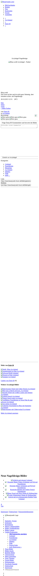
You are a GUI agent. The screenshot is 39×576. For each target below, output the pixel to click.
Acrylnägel (8, 20)
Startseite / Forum (11, 521)
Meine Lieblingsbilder (12, 526)
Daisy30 (8, 24)
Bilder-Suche (9, 551)
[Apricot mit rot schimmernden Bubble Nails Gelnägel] (21, 499)
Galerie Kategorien (11, 532)
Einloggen (8, 523)
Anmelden (8, 15)
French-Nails (13, 545)
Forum (7, 13)
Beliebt (7, 7)
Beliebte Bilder (10, 553)
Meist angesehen (10, 556)
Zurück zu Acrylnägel (9, 157)
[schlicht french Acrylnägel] (10, 396)
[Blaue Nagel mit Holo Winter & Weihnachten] (21, 493)
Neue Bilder (9, 549)
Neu (6, 9)
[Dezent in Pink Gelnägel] (10, 375)
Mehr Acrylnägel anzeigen (9, 413)
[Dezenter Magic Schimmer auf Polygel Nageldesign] (21, 488)
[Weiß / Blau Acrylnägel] (9, 369)
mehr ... (7, 175)
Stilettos (7, 172)
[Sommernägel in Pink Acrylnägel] (12, 371)
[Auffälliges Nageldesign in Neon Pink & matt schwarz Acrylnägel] (19, 402)
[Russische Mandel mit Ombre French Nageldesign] (21, 491)
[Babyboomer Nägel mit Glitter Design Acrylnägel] (18, 389)
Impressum (4, 512)
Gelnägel (8, 164)
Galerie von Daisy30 (7, 381)
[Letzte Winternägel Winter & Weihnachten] (21, 495)
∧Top (2, 505)
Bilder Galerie (9, 530)
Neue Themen (9, 558)
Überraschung (9, 554)
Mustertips (8, 168)
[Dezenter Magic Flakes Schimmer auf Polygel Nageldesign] (21, 484)
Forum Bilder (9, 560)
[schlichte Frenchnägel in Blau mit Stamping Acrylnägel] (19, 407)
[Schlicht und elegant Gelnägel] (21, 480)
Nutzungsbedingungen (25, 512)
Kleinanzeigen (9, 562)
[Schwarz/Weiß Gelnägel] (9, 373)
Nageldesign (9, 166)
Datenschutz (13, 512)
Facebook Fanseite (11, 564)
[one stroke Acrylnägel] (9, 404)
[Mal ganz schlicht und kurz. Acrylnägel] (14, 391)
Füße (6, 173)
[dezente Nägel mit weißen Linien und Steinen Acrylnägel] (19, 394)
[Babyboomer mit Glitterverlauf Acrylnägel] (15, 409)
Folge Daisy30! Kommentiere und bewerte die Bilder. (19, 123)
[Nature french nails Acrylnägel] (12, 398)
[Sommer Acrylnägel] (8, 377)
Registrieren (9, 525)
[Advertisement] (19, 274)
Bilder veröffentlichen (12, 528)
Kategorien (8, 11)
